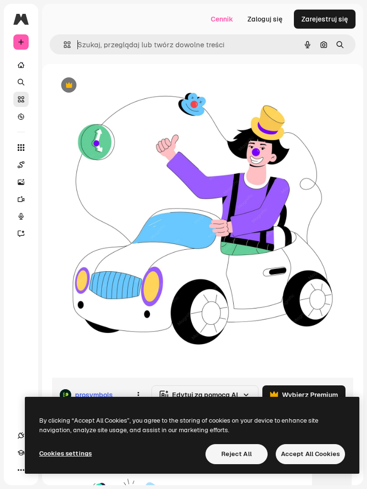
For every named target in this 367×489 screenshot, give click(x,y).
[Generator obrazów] (21, 182)
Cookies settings (65, 453)
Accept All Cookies (310, 454)
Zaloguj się (265, 19)
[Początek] (21, 65)
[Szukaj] (21, 82)
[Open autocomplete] (63, 44)
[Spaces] (21, 164)
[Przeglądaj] (21, 116)
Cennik (222, 19)
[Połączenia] (21, 435)
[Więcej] (21, 470)
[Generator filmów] (21, 199)
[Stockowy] (21, 99)
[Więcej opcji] (138, 394)
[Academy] (21, 452)
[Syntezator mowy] (21, 216)
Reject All (236, 454)
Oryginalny (117, 85)
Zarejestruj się (325, 19)
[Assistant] (21, 233)
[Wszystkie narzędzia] (21, 147)
